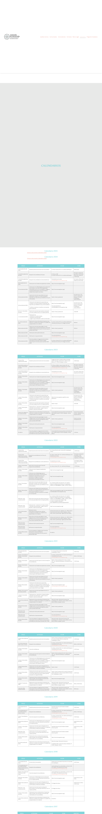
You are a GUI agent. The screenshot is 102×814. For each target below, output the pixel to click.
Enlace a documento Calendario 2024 (37, 258)
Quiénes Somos (44, 37)
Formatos (69, 37)
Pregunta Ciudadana (92, 37)
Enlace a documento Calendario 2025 (37, 252)
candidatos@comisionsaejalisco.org (59, 280)
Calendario (83, 37)
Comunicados (53, 37)
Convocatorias (62, 37)
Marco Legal (76, 37)
